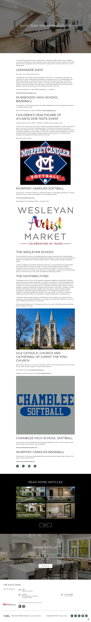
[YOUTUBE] (82, 615)
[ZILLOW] (86, 615)
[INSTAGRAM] (75, 615)
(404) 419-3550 (68, 595)
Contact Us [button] (45, 566)
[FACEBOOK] (72, 615)
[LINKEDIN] (79, 615)
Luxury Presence (36, 615)
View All (45, 525)
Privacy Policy (63, 615)
